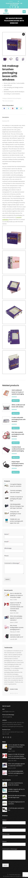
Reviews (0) (5, 121)
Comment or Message (12, 563)
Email (6, 542)
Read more (16, 400)
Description (5, 117)
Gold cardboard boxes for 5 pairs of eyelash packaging (18, 392)
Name (6, 534)
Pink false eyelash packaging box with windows (18, 434)
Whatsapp (7, 548)
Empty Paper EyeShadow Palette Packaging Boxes (18, 463)
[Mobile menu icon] (24, 11)
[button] (10, 693)
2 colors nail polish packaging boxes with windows (19, 419)
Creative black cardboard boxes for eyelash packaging (18, 449)
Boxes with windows (9, 100)
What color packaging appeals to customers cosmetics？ (16, 618)
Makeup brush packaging (14, 98)
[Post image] (6, 594)
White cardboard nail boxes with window (18, 406)
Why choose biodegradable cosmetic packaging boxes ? (16, 627)
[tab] (14, 116)
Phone (6, 556)
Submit (7, 579)
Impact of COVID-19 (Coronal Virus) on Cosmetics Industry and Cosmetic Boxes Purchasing (16, 606)
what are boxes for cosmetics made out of (16, 636)
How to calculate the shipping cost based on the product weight (16, 595)
